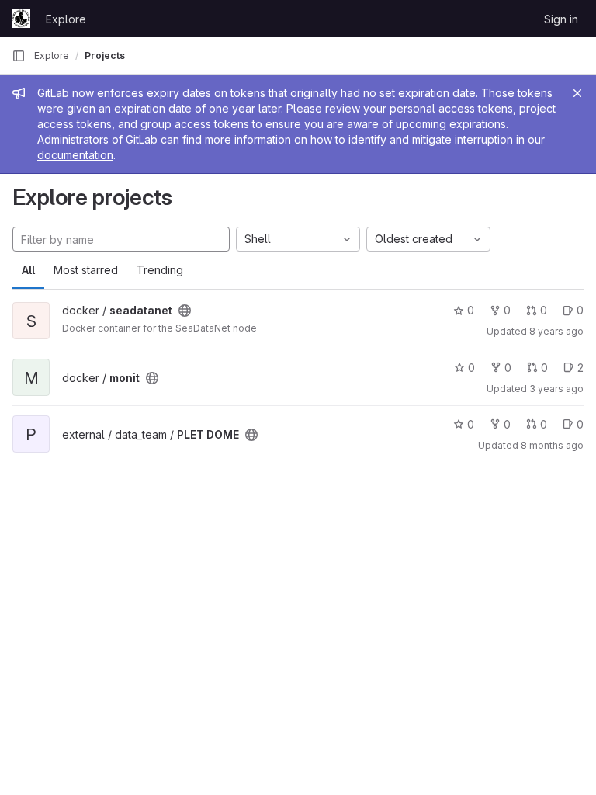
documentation (75, 154)
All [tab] (28, 269)
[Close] (577, 93)
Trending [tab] (160, 269)
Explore (66, 19)
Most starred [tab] (86, 269)
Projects (105, 55)
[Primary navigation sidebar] (18, 55)
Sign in (561, 19)
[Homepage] (21, 18)
